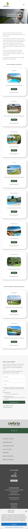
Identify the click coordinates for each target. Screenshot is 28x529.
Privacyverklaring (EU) (7, 407)
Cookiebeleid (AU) (14, 505)
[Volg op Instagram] (14, 431)
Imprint (21, 527)
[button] (26, 511)
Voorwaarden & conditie (8, 405)
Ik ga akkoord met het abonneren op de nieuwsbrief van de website (14, 398)
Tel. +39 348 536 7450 (14, 499)
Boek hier (14, 89)
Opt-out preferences (9, 527)
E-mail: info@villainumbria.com (14, 497)
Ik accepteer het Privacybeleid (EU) (11, 394)
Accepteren (14, 524)
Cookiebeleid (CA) (14, 507)
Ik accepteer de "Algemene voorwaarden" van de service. (13, 389)
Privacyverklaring (16, 527)
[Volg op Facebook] (12, 431)
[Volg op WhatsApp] (16, 431)
